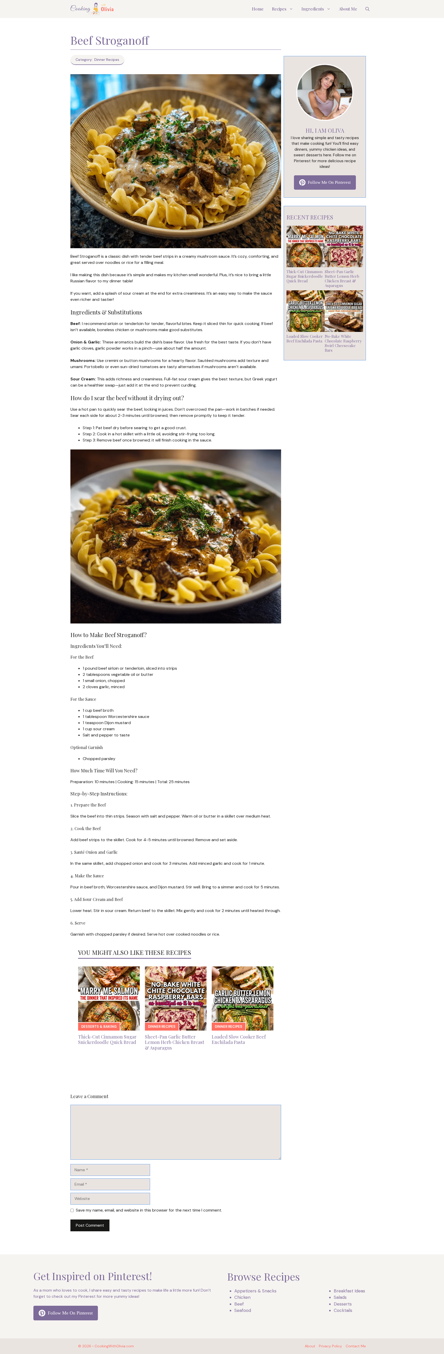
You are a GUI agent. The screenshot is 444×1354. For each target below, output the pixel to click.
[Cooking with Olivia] (92, 9)
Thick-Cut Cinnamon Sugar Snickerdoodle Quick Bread (107, 1039)
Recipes (279, 9)
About (310, 1346)
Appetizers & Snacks (255, 1291)
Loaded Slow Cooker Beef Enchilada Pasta (239, 1039)
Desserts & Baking (99, 1026)
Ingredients (312, 9)
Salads (340, 1297)
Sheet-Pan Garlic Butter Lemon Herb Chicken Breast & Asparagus (174, 1042)
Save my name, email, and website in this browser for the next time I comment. (149, 1210)
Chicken (242, 1297)
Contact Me (356, 1346)
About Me (348, 9)
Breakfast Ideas (349, 1291)
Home (258, 9)
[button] (367, 9)
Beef (239, 1304)
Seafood (242, 1310)
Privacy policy (330, 1346)
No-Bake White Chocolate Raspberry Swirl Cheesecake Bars (343, 343)
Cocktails (343, 1310)
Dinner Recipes (161, 1026)
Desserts (343, 1304)
